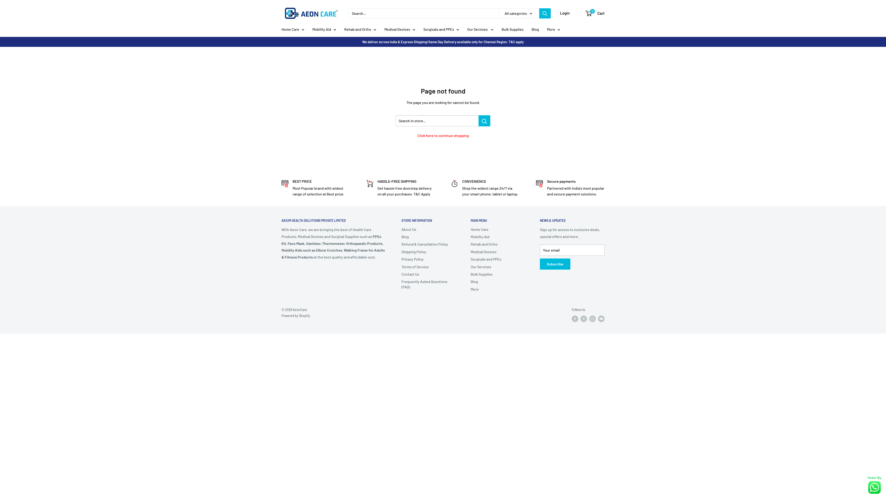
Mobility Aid (321, 29)
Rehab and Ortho (357, 29)
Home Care (290, 29)
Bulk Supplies (513, 29)
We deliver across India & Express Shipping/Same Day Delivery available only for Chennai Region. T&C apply (443, 42)
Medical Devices (397, 29)
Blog (535, 29)
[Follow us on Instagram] (592, 319)
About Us (408, 229)
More (551, 29)
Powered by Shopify (295, 316)
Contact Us (410, 274)
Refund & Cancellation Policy (424, 244)
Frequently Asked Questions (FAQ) (424, 284)
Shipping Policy (413, 252)
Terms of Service (415, 267)
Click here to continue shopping (443, 135)
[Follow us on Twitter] (584, 319)
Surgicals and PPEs (438, 29)
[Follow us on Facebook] (575, 319)
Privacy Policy (412, 259)
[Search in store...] (484, 120)
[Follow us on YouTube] (601, 319)
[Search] (545, 13)
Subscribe (555, 264)
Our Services (477, 29)
